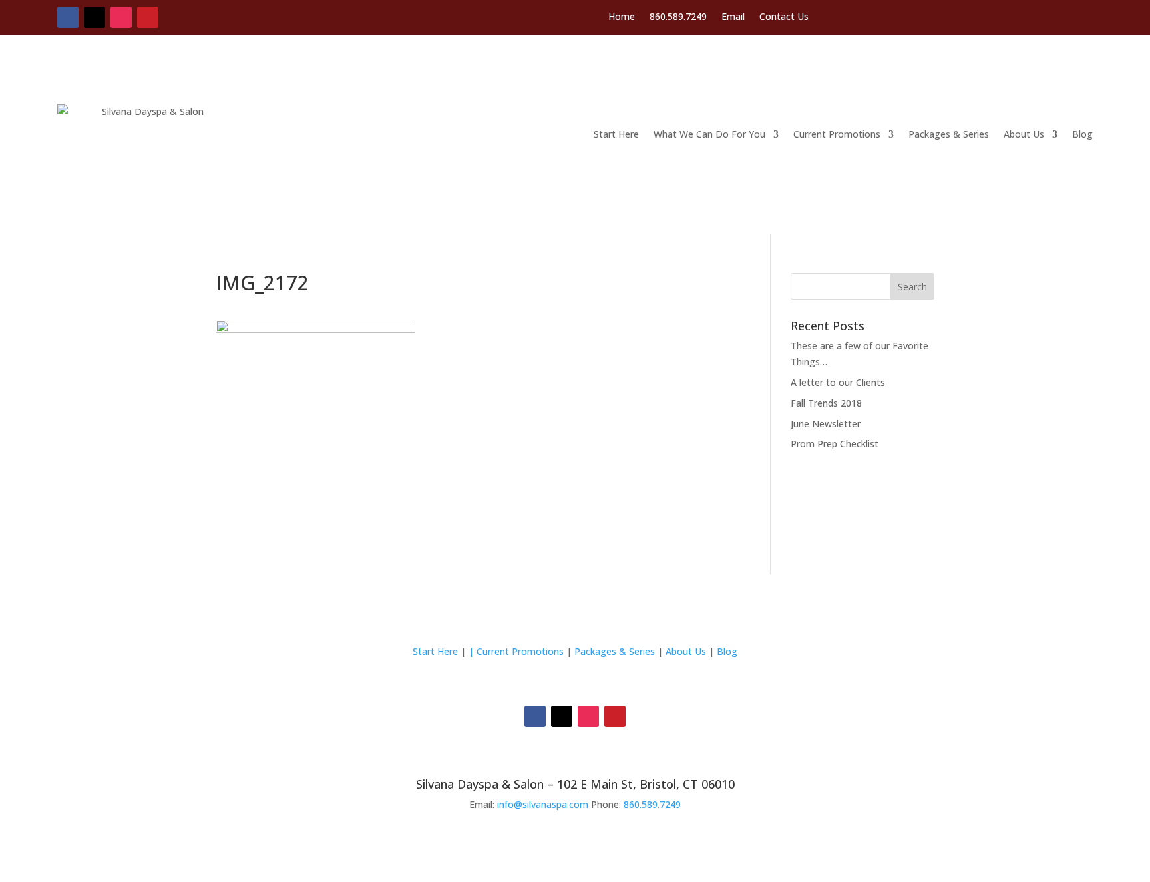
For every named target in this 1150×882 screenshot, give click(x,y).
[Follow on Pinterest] (147, 17)
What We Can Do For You (709, 134)
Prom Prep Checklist (834, 443)
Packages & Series (948, 134)
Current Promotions (836, 134)
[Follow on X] (94, 17)
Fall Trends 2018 (826, 403)
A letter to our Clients (838, 382)
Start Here (616, 134)
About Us (1024, 134)
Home (621, 17)
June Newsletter (826, 423)
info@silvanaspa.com (542, 804)
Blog (1082, 134)
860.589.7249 (678, 17)
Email (733, 17)
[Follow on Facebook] (68, 17)
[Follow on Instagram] (121, 17)
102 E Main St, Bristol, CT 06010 (646, 784)
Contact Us (784, 17)
